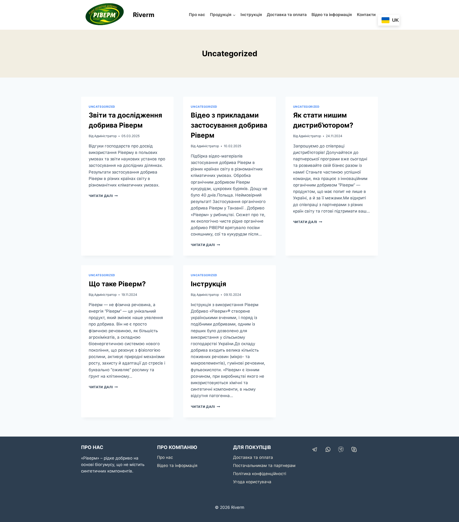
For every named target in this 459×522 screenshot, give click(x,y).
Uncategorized (102, 106)
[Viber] (341, 449)
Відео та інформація (331, 14)
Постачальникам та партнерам (264, 465)
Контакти (366, 14)
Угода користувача (252, 481)
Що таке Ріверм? (117, 284)
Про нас (197, 14)
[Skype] (354, 449)
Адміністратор (105, 136)
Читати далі (103, 196)
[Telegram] (315, 449)
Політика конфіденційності (259, 473)
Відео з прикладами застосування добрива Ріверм (229, 125)
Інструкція (251, 14)
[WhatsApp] (328, 449)
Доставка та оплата (287, 14)
